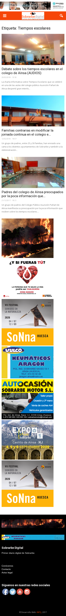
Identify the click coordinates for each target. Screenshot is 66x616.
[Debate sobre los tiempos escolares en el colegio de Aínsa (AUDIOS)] (33, 49)
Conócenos (7, 566)
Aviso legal (7, 572)
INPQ (39, 612)
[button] (61, 15)
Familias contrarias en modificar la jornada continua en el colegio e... (27, 132)
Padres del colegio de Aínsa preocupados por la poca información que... (32, 194)
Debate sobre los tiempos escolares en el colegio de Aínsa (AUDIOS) (32, 71)
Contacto (6, 569)
